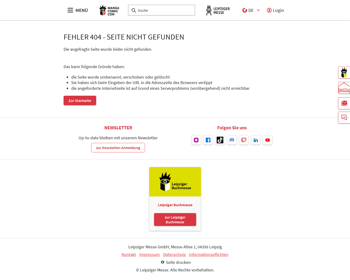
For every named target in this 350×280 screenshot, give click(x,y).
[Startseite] (109, 10)
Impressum (149, 254)
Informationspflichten (208, 254)
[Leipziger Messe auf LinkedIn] (255, 140)
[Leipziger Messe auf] (196, 140)
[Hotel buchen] (344, 88)
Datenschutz (174, 254)
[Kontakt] (344, 118)
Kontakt (129, 254)
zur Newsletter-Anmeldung (118, 147)
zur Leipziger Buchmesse (175, 219)
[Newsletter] (344, 103)
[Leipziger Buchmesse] (344, 73)
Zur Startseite (80, 100)
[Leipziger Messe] (218, 10)
